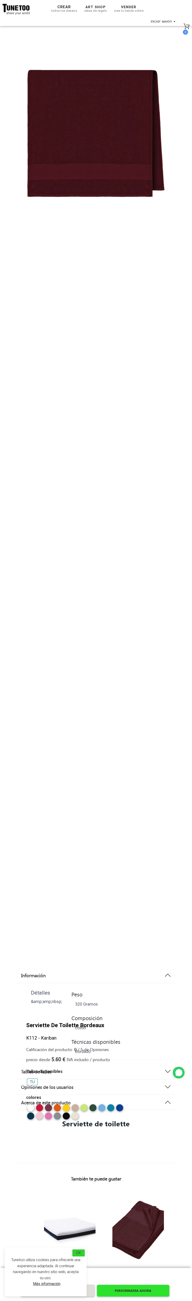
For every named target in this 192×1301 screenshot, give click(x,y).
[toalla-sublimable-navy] (30, 1118)
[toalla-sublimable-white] (30, 1109)
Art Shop (95, 8)
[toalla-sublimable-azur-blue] (101, 1109)
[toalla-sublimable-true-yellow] (66, 1109)
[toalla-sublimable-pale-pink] (39, 1118)
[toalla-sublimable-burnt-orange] (57, 1109)
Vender (129, 8)
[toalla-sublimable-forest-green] (93, 1109)
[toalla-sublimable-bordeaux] (48, 1109)
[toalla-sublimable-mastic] (75, 1109)
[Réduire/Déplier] (179, 1073)
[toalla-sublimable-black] (66, 1118)
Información (33, 975)
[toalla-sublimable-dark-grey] (57, 1118)
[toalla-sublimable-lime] (84, 1109)
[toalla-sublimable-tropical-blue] (110, 1109)
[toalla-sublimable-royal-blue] (119, 1109)
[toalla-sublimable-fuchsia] (48, 1118)
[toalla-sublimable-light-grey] (75, 1118)
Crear (64, 8)
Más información (46, 1284)
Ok (78, 1253)
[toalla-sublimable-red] (39, 1109)
